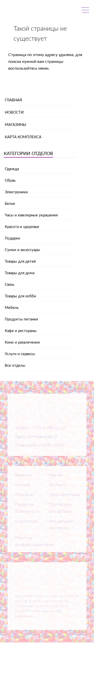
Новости (14, 112)
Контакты (57, 485)
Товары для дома (19, 273)
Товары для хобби (20, 296)
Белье (10, 204)
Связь (9, 285)
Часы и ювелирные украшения (31, 215)
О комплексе (26, 521)
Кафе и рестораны (21, 331)
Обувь (10, 180)
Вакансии (23, 475)
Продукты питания (21, 319)
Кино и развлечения (22, 342)
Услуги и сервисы (20, 354)
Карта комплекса (23, 137)
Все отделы (15, 365)
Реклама (22, 485)
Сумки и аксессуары (22, 250)
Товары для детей (20, 261)
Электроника (16, 192)
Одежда (12, 169)
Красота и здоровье (22, 227)
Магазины (15, 125)
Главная (13, 100)
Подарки (12, 238)
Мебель (12, 308)
